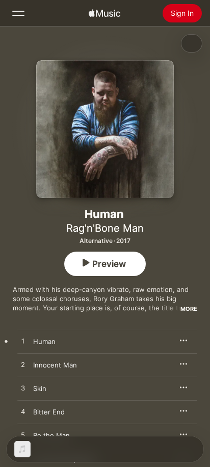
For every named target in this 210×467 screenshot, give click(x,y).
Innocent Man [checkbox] (55, 365)
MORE (188, 308)
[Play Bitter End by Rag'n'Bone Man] (23, 411)
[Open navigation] (18, 13)
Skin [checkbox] (39, 388)
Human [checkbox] (44, 341)
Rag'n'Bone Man (105, 228)
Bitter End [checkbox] (49, 412)
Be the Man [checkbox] (51, 435)
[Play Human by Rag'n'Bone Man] (23, 341)
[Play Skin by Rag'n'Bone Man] (23, 388)
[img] (104, 13)
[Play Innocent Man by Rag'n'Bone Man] (23, 365)
